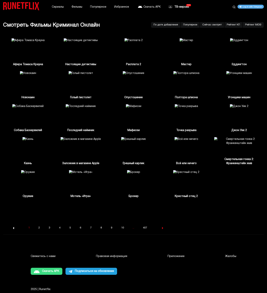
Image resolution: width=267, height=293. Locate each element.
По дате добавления (165, 25)
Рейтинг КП (233, 25)
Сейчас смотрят (212, 25)
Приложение (176, 256)
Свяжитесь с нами (43, 256)
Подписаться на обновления (94, 271)
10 (122, 228)
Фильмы (77, 7)
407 (145, 228)
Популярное (98, 7)
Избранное (121, 7)
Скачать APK (152, 7)
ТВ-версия (181, 7)
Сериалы (58, 7)
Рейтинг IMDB (253, 25)
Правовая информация (111, 256)
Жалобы (230, 256)
